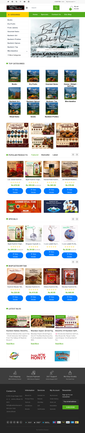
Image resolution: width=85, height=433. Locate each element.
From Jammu (13, 28)
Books (10, 20)
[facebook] (7, 422)
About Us (28, 395)
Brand (35, 18)
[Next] (76, 154)
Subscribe (70, 407)
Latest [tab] (55, 155)
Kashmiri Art (12, 35)
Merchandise (13, 51)
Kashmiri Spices (14, 43)
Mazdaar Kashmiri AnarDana (35, 287)
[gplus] (17, 422)
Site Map (40, 402)
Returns (40, 399)
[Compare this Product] (17, 174)
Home (35, 14)
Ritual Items (14, 117)
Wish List (53, 402)
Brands (27, 409)
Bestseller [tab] (45, 155)
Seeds (33, 117)
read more (10, 343)
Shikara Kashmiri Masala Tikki (54, 287)
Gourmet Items (13, 31)
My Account (54, 395)
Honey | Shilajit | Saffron (70, 85)
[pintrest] (14, 422)
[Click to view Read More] (21, 322)
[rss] (20, 422)
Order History (54, 399)
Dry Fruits (11, 24)
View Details (15, 191)
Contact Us (56, 14)
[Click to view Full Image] (15, 322)
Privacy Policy (29, 399)
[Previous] (73, 154)
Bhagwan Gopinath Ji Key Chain (36, 244)
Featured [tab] (34, 155)
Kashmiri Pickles (14, 39)
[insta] (11, 422)
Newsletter (53, 405)
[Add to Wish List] (13, 174)
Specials (44, 14)
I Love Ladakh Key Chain (52, 244)
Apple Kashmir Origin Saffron (36, 180)
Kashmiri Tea (13, 47)
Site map (68, 14)
